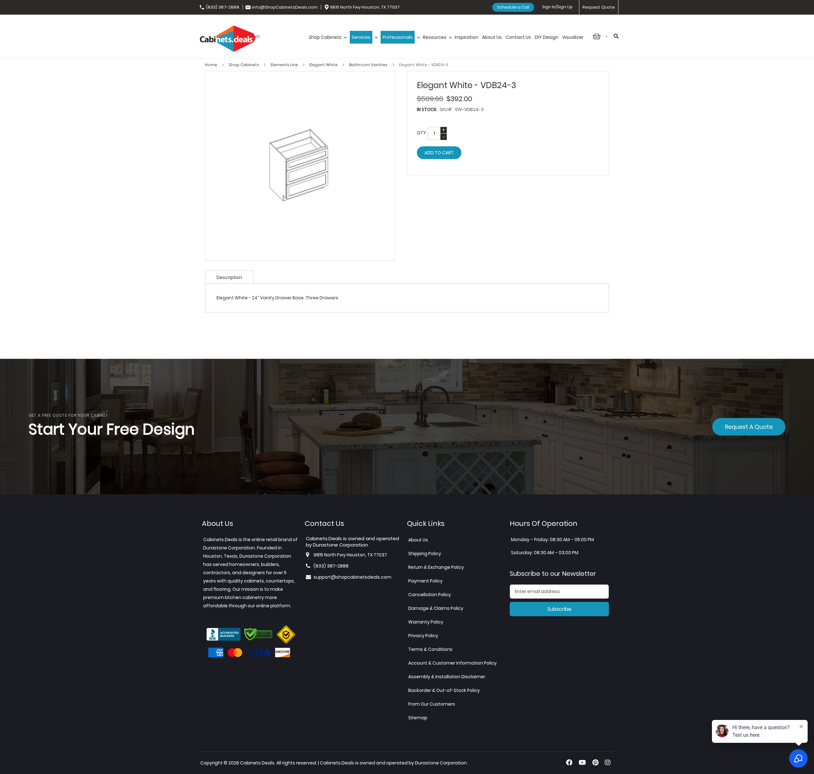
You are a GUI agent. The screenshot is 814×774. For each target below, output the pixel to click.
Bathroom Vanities (369, 64)
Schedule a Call (513, 7)
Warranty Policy (425, 622)
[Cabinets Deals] (229, 39)
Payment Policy (425, 581)
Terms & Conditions (430, 649)
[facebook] (569, 762)
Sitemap (417, 718)
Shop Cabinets (244, 64)
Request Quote (599, 7)
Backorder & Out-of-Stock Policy (444, 690)
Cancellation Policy (429, 594)
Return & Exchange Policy (436, 567)
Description (229, 277)
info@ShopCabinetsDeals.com (285, 7)
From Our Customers (431, 704)
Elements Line (285, 64)
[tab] (229, 276)
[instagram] (607, 762)
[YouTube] (582, 762)
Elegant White (324, 64)
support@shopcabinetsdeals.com (352, 577)
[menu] (446, 44)
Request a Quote (749, 427)
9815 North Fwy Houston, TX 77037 (365, 7)
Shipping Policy (424, 553)
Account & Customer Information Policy (452, 663)
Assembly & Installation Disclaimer (446, 676)
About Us (418, 540)
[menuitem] (327, 44)
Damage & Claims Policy (435, 608)
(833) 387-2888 (222, 7)
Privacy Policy (423, 635)
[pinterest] (595, 762)
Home (211, 64)
